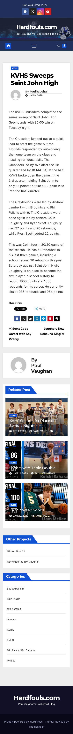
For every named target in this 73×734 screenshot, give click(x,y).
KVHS (14, 68)
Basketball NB (15, 588)
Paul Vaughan (39, 91)
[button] (58, 45)
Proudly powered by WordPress (23, 721)
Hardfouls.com (36, 27)
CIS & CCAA (14, 609)
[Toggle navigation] (34, 45)
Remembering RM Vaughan (23, 561)
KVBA (10, 629)
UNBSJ (11, 660)
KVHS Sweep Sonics (27, 510)
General (11, 619)
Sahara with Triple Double (32, 467)
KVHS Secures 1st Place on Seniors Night (32, 423)
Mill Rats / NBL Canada (21, 650)
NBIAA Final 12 (16, 551)
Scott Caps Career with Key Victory (20, 334)
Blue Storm (13, 598)
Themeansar (36, 726)
